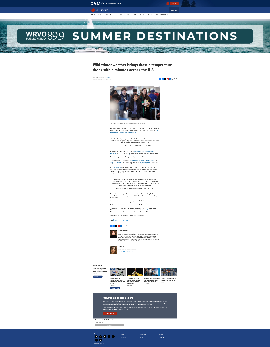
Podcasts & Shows (123, 14)
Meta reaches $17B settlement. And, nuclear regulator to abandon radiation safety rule (117, 281)
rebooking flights (145, 162)
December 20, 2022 (148, 188)
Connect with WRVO (160, 14)
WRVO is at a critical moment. (118, 297)
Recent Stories (97, 265)
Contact (142, 337)
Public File (161, 334)
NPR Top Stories (124, 220)
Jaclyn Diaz (107, 77)
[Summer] (135, 36)
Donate (175, 3)
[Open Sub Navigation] (96, 14)
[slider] (99, 10)
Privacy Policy (162, 337)
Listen (93, 14)
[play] (93, 10)
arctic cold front (116, 167)
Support (141, 14)
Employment (143, 334)
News (99, 14)
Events (134, 14)
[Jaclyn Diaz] (113, 250)
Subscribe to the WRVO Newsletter (104, 319)
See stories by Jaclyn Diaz (125, 251)
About (123, 334)
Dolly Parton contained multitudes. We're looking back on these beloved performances (133, 281)
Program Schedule (109, 14)
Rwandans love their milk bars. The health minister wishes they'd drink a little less (152, 280)
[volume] (97, 10)
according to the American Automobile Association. (136, 155)
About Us (149, 14)
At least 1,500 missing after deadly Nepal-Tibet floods (168, 279)
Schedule (124, 337)
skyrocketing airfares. (116, 162)
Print (175, 79)
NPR (116, 220)
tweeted (145, 210)
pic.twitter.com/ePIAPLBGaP (141, 142)
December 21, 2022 (145, 146)
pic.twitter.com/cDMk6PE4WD (142, 185)
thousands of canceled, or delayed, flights (142, 160)
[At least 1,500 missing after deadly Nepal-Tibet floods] (169, 272)
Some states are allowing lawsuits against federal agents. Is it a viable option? (100, 270)
